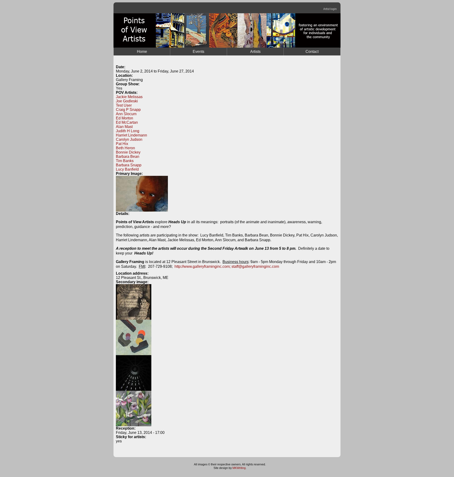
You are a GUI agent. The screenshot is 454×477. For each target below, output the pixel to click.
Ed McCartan (127, 122)
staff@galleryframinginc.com (255, 266)
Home (142, 52)
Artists (255, 52)
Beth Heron (125, 148)
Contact (312, 52)
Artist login (330, 9)
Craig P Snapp (128, 110)
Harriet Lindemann (131, 135)
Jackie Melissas (129, 97)
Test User (124, 105)
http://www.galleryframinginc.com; (203, 266)
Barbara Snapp (128, 165)
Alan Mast (124, 127)
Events (198, 52)
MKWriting (239, 468)
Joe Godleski (127, 101)
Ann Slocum (126, 114)
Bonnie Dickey (128, 152)
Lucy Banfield (127, 169)
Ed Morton (124, 118)
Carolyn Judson (129, 139)
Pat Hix (122, 144)
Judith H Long (127, 131)
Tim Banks (125, 161)
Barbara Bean (127, 156)
